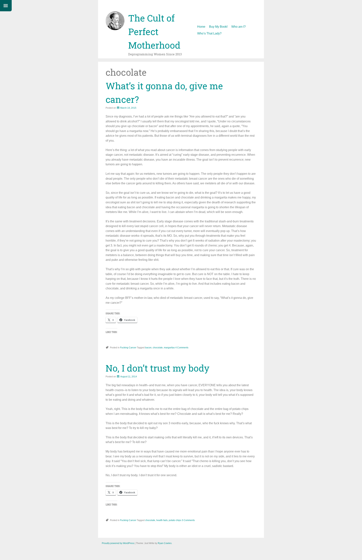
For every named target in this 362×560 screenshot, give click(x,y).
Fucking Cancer (128, 347)
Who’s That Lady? (209, 33)
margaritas (169, 347)
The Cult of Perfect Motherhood (154, 31)
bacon (148, 347)
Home (201, 26)
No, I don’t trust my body (157, 368)
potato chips (175, 520)
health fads (162, 520)
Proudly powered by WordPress (118, 543)
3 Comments (188, 520)
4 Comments (181, 347)
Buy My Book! (218, 26)
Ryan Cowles (165, 543)
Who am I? (238, 26)
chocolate (158, 347)
